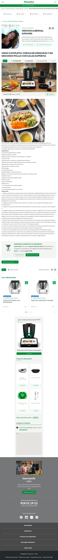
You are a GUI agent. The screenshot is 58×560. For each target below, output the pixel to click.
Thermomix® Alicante (10, 8)
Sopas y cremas (7, 296)
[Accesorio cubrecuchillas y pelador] (22, 370)
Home (3, 8)
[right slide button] (54, 312)
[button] (55, 2)
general (26, 8)
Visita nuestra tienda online (28, 5)
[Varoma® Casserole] (35, 370)
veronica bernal (19, 8)
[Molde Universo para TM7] (22, 395)
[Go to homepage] (29, 2)
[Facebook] (21, 517)
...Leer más (51, 41)
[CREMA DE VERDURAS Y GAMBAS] (42, 288)
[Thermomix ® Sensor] (35, 395)
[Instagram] (31, 517)
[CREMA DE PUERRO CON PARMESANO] (15, 288)
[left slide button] (3, 312)
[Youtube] (26, 517)
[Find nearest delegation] (3, 2)
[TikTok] (37, 517)
